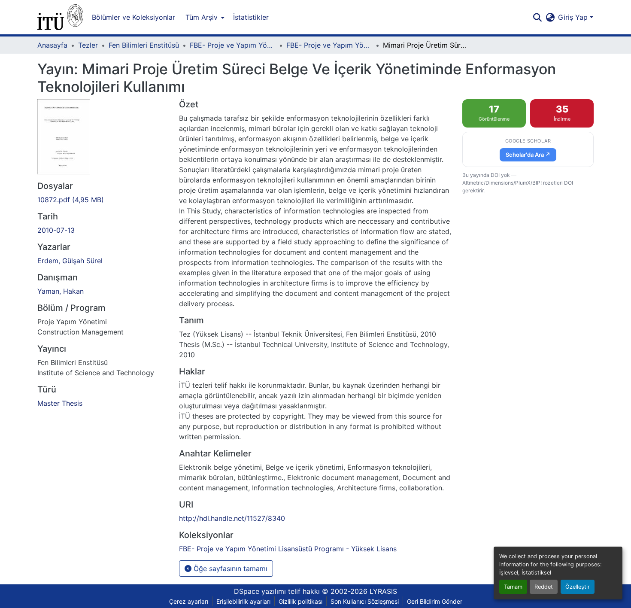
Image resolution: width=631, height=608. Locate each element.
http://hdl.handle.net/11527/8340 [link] (232, 518)
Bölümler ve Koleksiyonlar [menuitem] (133, 17)
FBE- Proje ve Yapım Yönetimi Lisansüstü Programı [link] (233, 45)
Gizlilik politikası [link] (300, 601)
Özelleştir (577, 587)
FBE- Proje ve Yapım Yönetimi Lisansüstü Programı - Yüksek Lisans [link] (329, 45)
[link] (103, 200)
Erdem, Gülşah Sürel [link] (70, 260)
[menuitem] (204, 17)
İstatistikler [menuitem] (251, 17)
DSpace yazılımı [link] (260, 591)
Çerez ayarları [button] (188, 601)
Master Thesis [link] (59, 403)
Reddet (543, 587)
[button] (60, 17)
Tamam (513, 587)
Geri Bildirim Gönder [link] (434, 601)
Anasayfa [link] (52, 45)
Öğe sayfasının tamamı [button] (229, 568)
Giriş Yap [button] (574, 17)
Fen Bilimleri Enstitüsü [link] (144, 45)
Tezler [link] (88, 45)
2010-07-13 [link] (56, 230)
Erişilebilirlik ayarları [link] (243, 601)
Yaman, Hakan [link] (60, 291)
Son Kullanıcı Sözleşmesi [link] (365, 601)
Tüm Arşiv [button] (201, 17)
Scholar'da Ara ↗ (528, 154)
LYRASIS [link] (383, 591)
